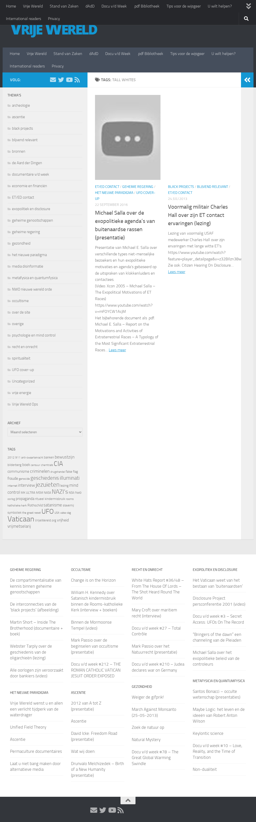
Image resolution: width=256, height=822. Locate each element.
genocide (24, 478)
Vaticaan (21, 518)
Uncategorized (23, 381)
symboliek (15, 512)
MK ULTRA (28, 492)
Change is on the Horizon (93, 580)
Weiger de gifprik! (148, 697)
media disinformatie (27, 266)
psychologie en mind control (34, 335)
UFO (48, 511)
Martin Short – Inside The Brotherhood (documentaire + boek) (36, 628)
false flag (72, 471)
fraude (13, 478)
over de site (21, 312)
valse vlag (65, 512)
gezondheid (21, 243)
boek (26, 464)
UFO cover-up (23, 370)
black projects (181, 187)
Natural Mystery (146, 739)
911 (17, 457)
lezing (64, 485)
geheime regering (137, 187)
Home (11, 6)
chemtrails (47, 465)
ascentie (18, 117)
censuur (35, 465)
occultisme (20, 301)
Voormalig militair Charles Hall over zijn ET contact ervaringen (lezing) (198, 215)
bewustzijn (64, 456)
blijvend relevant (212, 187)
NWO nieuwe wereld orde (32, 289)
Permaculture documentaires (36, 751)
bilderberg (15, 465)
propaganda (25, 498)
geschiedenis (44, 478)
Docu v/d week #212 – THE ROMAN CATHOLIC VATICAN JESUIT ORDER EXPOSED (96, 670)
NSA (71, 492)
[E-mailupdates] (53, 80)
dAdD (90, 6)
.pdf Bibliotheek (147, 6)
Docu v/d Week (114, 6)
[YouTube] (69, 80)
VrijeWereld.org (45, 520)
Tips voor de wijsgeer (183, 6)
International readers (23, 18)
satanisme (53, 504)
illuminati (70, 478)
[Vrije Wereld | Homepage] (54, 29)
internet (12, 485)
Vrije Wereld (33, 6)
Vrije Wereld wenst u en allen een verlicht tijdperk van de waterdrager (36, 709)
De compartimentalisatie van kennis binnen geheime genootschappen (35, 586)
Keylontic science (208, 733)
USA (57, 512)
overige (18, 324)
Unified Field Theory (28, 727)
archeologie (21, 105)
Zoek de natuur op (148, 727)
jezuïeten (48, 484)
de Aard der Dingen (27, 163)
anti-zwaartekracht (32, 457)
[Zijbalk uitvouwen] (247, 79)
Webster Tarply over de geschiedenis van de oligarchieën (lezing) (31, 652)
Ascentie (18, 739)
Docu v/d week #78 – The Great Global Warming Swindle (155, 757)
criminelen (40, 471)
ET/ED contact (107, 187)
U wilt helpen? (220, 6)
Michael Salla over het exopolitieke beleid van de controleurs (216, 658)
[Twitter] (61, 80)
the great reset (31, 512)
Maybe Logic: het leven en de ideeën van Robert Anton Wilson (219, 715)
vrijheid (63, 520)
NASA (47, 492)
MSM (39, 492)
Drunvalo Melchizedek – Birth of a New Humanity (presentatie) (97, 769)
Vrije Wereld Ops (25, 404)
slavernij (68, 505)
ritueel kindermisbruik (50, 499)
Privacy (54, 18)
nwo (78, 492)
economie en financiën (29, 186)
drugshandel (57, 471)
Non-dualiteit (205, 769)
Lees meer (117, 350)
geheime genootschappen (32, 220)
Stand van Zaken (64, 6)
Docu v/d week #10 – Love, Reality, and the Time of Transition (217, 751)
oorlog (11, 499)
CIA (58, 464)
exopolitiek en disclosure (31, 209)
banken (49, 457)
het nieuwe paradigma (114, 193)
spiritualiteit (21, 358)
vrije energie (21, 393)
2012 (11, 457)
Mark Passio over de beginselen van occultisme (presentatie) (94, 646)
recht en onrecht (25, 347)
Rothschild (35, 505)
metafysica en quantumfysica (35, 278)
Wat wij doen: (83, 751)
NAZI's (60, 491)
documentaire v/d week (30, 174)
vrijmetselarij (19, 526)
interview (26, 485)
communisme (18, 471)
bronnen (18, 151)
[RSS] (77, 80)
